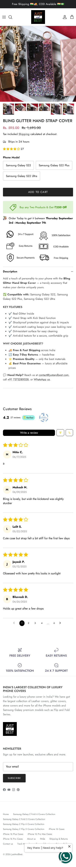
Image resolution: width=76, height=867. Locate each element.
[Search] (12, 17)
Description (10, 271)
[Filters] (60, 432)
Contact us (8, 843)
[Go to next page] (61, 623)
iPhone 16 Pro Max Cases (40, 834)
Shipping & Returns (58, 839)
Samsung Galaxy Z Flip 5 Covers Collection (23, 829)
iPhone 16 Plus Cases (13, 834)
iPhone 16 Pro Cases (13, 839)
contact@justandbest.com (54, 375)
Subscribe (14, 778)
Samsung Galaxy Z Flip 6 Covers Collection (23, 824)
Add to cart (38, 192)
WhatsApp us (42, 379)
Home (6, 814)
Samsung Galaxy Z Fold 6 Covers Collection (34, 814)
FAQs (42, 839)
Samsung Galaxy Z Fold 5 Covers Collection (24, 819)
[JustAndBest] (38, 17)
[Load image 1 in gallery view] (38, 64)
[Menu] (4, 17)
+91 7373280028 (18, 379)
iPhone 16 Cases (56, 829)
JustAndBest (16, 854)
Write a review (29, 433)
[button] (12, 149)
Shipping (24, 134)
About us (31, 839)
